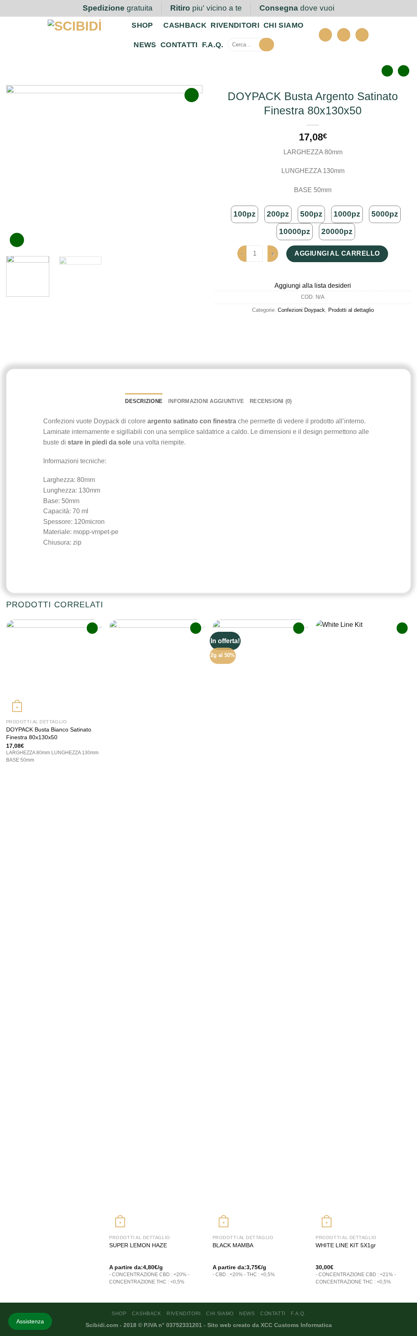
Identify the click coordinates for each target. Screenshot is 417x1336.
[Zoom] (17, 240)
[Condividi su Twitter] (313, 328)
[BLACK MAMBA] (260, 925)
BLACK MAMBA (233, 1245)
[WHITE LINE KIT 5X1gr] (363, 925)
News (145, 45)
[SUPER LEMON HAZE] (156, 925)
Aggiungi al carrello (337, 253)
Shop (142, 25)
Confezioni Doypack (301, 310)
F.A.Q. (213, 45)
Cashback (184, 25)
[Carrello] (362, 35)
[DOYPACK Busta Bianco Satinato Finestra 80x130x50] (53, 667)
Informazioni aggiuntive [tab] (206, 401)
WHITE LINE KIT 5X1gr (346, 1245)
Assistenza (30, 1321)
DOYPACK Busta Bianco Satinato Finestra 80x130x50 (48, 733)
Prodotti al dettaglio (351, 310)
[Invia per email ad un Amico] (327, 328)
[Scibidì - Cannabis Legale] (83, 36)
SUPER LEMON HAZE (138, 1245)
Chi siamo (283, 25)
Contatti (179, 45)
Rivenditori (235, 25)
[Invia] (265, 45)
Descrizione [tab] (143, 401)
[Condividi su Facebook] (298, 328)
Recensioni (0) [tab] (271, 401)
